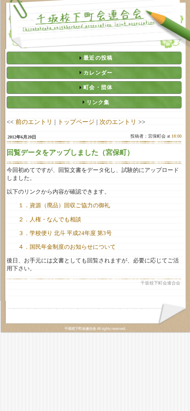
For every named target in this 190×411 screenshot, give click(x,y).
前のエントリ (34, 121)
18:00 (176, 136)
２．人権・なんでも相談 (49, 219)
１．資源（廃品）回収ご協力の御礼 (64, 205)
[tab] (94, 58)
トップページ (76, 121)
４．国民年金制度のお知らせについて (67, 246)
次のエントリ (118, 121)
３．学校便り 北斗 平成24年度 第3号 (65, 233)
